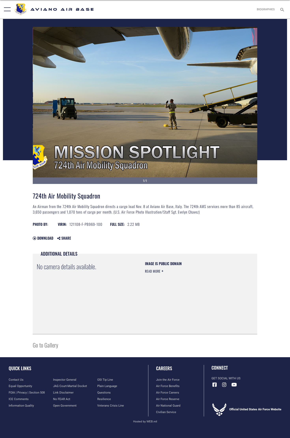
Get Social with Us (225, 378)
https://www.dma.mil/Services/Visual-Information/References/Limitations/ (191, 302)
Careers (164, 368)
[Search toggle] (282, 9)
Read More (153, 271)
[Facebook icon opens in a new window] (214, 385)
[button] (6, 9)
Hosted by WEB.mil (145, 421)
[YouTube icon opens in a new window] (234, 385)
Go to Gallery (45, 345)
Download (44, 238)
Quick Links (20, 368)
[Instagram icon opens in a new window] (224, 385)
